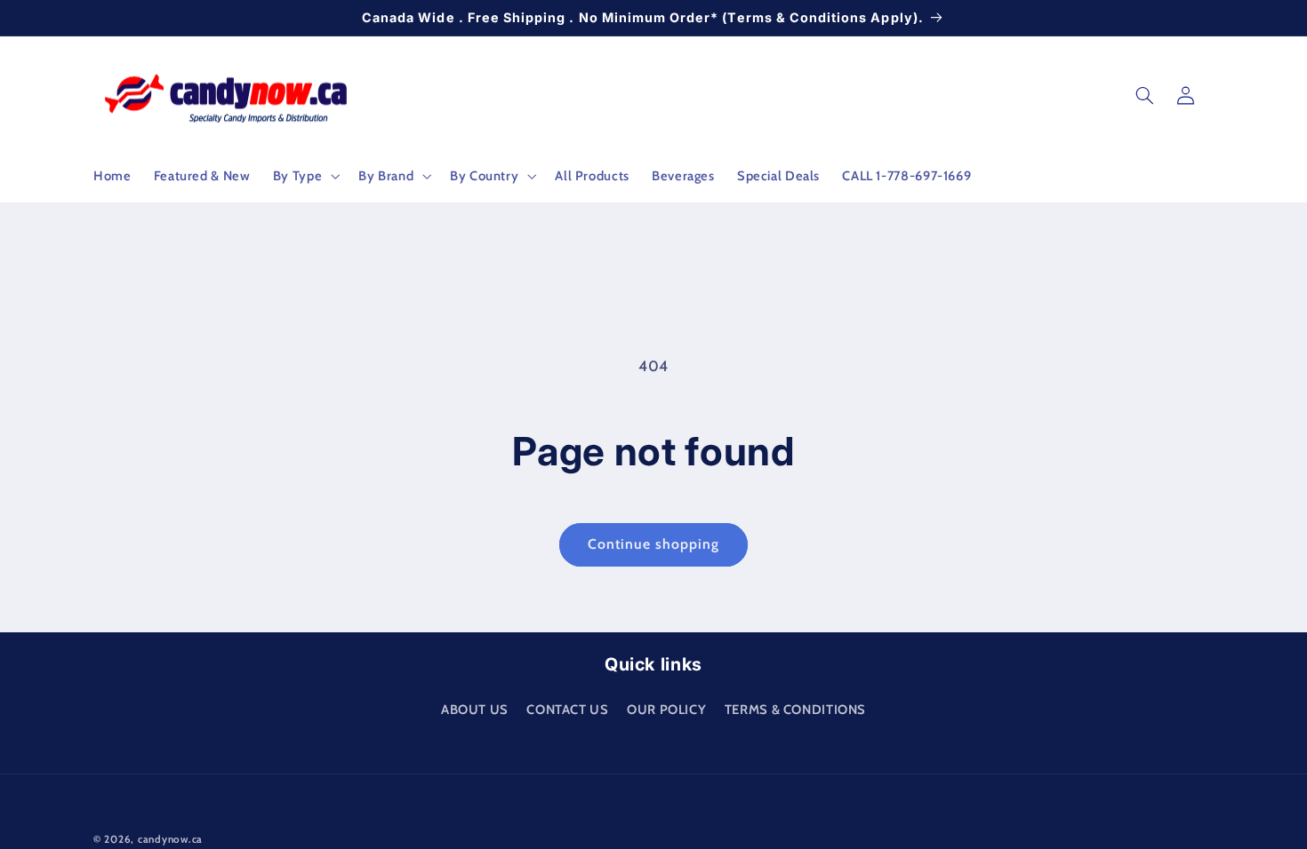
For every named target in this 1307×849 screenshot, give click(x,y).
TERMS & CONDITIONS (795, 710)
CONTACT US (567, 710)
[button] (304, 175)
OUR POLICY (666, 710)
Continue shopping (654, 544)
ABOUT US (475, 710)
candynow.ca (170, 839)
